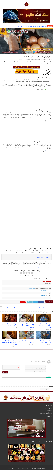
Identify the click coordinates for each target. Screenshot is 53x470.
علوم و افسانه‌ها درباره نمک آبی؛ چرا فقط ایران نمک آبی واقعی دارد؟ (44, 325)
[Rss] (29, 467)
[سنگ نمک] (26, 16)
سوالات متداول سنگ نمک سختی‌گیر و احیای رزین (45, 341)
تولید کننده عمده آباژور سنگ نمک (9, 306)
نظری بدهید (27, 59)
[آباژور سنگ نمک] (26, 398)
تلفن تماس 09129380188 (45, 59)
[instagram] (25, 467)
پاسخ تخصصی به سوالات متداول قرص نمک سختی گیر (9, 325)
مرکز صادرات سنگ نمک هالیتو (40, 268)
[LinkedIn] (26, 467)
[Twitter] (27, 467)
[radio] (32, 273)
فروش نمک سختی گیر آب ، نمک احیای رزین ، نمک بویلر (35, 26)
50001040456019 (32, 288)
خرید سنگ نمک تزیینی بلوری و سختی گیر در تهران (44, 307)
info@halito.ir (42, 297)
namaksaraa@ (44, 293)
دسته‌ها (50, 389)
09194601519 (43, 285)
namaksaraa (43, 295)
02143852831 (43, 290)
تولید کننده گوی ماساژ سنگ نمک (43, 257)
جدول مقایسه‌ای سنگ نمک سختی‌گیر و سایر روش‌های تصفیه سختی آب (9, 342)
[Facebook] (28, 467)
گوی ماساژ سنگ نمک (35, 59)
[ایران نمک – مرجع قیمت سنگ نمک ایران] (26, 4)
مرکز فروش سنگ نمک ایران (20, 468)
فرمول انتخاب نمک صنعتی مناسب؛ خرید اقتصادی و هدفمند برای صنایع (26, 325)
